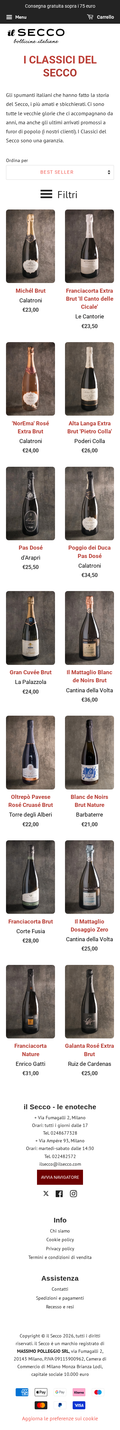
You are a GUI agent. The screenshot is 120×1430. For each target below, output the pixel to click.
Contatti (60, 1289)
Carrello (105, 17)
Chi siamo (60, 1231)
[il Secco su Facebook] (59, 1195)
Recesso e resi (60, 1307)
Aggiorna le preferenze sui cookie (60, 1418)
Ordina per (17, 160)
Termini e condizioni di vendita (60, 1257)
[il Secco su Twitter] (46, 1194)
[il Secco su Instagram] (73, 1195)
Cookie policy (60, 1240)
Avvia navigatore (60, 1177)
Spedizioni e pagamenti (60, 1298)
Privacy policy (60, 1249)
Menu (20, 17)
